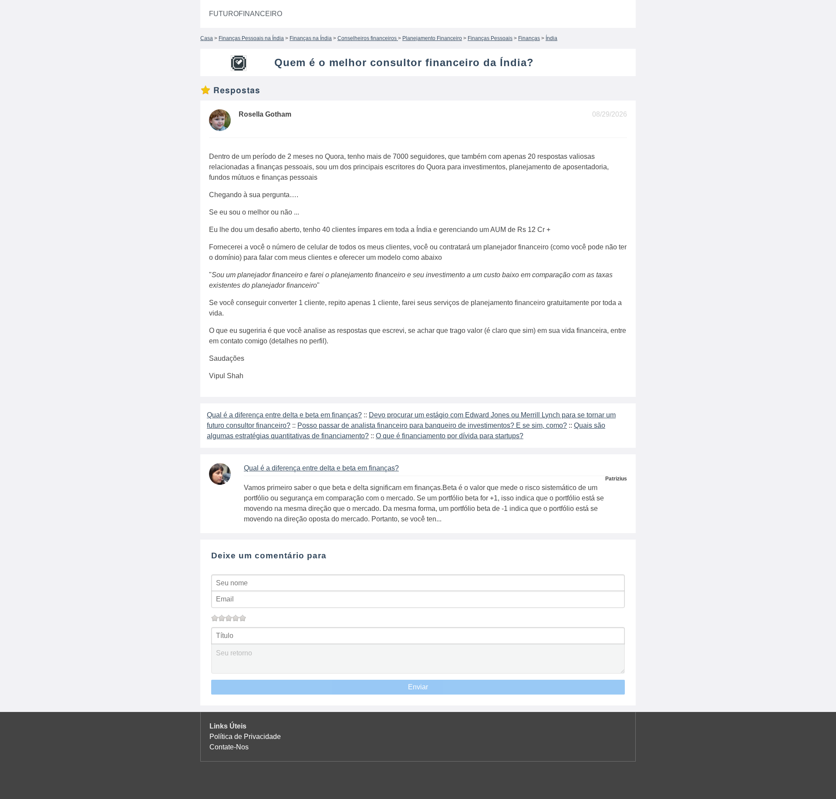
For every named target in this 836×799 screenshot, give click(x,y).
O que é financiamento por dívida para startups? (449, 436)
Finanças (529, 38)
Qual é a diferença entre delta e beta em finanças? (284, 415)
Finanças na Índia (311, 38)
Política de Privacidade (245, 736)
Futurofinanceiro (245, 13)
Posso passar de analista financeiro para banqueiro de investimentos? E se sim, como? (432, 425)
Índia (551, 38)
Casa (206, 38)
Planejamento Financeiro (432, 38)
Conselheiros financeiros (367, 38)
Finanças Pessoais (490, 38)
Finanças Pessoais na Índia (251, 38)
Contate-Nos (229, 747)
